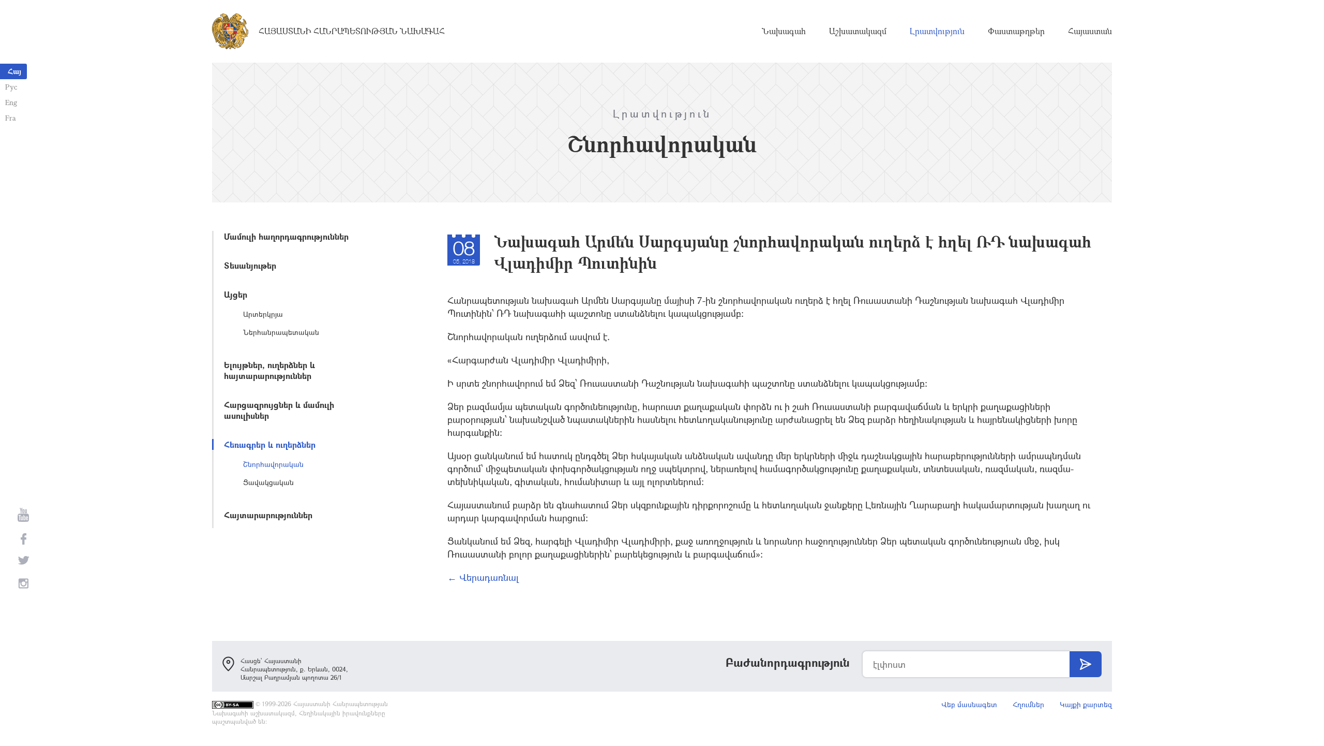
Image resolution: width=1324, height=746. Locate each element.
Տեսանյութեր (250, 265)
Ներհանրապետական (281, 332)
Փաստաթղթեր (1016, 31)
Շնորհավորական (273, 464)
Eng (11, 102)
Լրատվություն (937, 31)
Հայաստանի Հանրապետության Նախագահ (352, 31)
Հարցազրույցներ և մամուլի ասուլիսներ (279, 410)
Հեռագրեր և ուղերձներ (269, 444)
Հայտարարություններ (268, 514)
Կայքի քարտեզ (1086, 704)
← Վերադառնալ (483, 577)
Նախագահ (784, 31)
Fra (10, 118)
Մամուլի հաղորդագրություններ (286, 236)
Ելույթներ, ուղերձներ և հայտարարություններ (269, 370)
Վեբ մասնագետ (969, 704)
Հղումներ (1028, 704)
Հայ (14, 71)
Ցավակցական (268, 482)
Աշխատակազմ (857, 31)
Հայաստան (1090, 31)
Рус (11, 87)
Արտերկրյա (263, 314)
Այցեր (235, 294)
